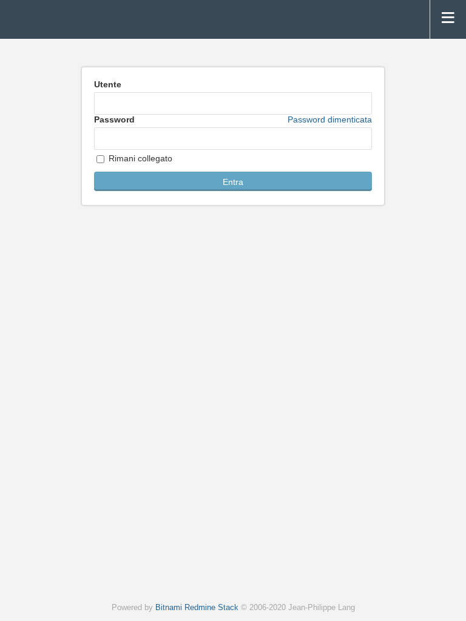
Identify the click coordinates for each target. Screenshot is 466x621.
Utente (107, 84)
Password (233, 119)
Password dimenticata (330, 119)
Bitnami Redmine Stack (196, 607)
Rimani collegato (139, 158)
